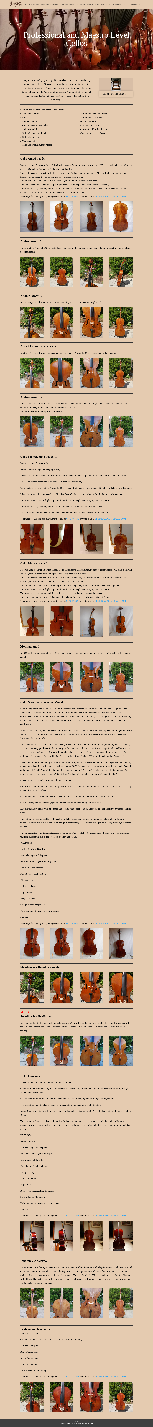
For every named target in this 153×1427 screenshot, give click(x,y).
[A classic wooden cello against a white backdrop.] (121, 635)
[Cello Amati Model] (32, 231)
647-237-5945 (72, 196)
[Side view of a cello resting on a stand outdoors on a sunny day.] (121, 286)
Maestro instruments (41, 5)
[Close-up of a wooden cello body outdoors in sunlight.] (91, 1002)
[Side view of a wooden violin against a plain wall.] (91, 636)
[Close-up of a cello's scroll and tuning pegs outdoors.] (32, 336)
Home (27, 5)
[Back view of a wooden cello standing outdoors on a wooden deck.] (121, 387)
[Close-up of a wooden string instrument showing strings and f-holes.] (91, 1317)
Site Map (76, 1421)
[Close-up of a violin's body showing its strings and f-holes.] (61, 635)
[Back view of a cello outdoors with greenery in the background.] (121, 691)
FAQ (128, 5)
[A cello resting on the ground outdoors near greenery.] (32, 1411)
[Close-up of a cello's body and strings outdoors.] (61, 387)
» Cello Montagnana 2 (30, 137)
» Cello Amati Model (30, 113)
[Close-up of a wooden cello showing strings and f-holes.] (91, 446)
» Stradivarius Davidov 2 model (94, 113)
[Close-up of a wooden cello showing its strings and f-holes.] (91, 387)
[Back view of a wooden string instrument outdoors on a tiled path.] (32, 1317)
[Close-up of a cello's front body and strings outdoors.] (61, 1411)
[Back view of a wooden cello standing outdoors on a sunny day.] (121, 1411)
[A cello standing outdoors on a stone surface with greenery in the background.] (121, 1065)
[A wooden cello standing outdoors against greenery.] (121, 446)
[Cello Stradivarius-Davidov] (32, 958)
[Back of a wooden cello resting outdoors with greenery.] (61, 286)
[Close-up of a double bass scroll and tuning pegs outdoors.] (32, 1002)
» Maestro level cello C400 (92, 133)
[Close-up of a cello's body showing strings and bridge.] (61, 691)
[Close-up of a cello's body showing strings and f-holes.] (91, 1411)
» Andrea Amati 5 (28, 129)
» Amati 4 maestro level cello (34, 125)
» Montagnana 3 (27, 141)
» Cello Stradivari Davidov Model (36, 144)
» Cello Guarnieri (88, 121)
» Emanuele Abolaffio (90, 125)
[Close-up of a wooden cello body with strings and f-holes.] (121, 1002)
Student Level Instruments (62, 5)
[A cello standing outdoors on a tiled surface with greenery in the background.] (32, 691)
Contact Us (135, 5)
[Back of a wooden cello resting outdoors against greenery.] (61, 1317)
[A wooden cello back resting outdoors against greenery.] (121, 1317)
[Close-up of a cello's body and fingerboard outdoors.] (61, 1065)
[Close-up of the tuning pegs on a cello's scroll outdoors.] (91, 286)
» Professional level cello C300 (94, 129)
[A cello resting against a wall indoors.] (32, 635)
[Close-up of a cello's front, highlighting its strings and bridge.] (61, 1002)
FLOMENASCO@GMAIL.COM (110, 196)
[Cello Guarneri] (32, 1250)
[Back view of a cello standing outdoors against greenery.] (121, 336)
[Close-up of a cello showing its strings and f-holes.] (91, 1065)
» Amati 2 (24, 117)
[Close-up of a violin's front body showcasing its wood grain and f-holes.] (61, 336)
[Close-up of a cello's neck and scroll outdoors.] (32, 387)
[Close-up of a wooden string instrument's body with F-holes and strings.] (91, 336)
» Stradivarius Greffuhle (91, 117)
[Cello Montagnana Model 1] (32, 553)
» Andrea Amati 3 (28, 121)
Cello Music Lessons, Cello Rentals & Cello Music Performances (100, 5)
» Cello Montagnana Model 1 (34, 133)
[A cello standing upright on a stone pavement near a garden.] (61, 446)
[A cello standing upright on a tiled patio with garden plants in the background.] (32, 1065)
